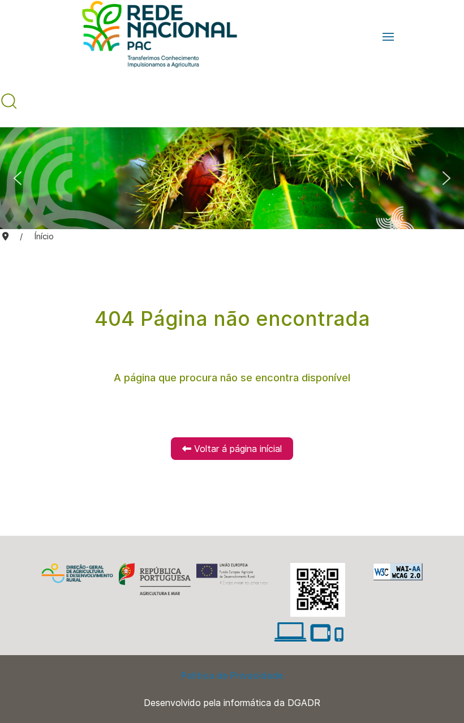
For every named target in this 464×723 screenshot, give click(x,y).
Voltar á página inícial (236, 448)
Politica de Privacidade (232, 675)
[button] (388, 37)
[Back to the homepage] (154, 37)
